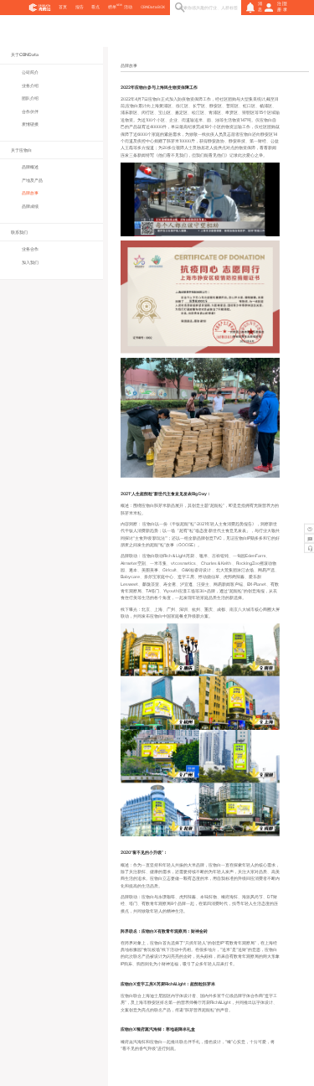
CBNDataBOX (153, 7)
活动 (128, 7)
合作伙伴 (30, 111)
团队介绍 (30, 98)
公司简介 (30, 72)
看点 (95, 7)
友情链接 (30, 124)
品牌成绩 (30, 206)
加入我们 (30, 262)
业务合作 (30, 248)
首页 (63, 7)
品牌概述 (30, 166)
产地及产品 (32, 180)
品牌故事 (30, 192)
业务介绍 (30, 85)
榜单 (112, 7)
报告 (79, 7)
